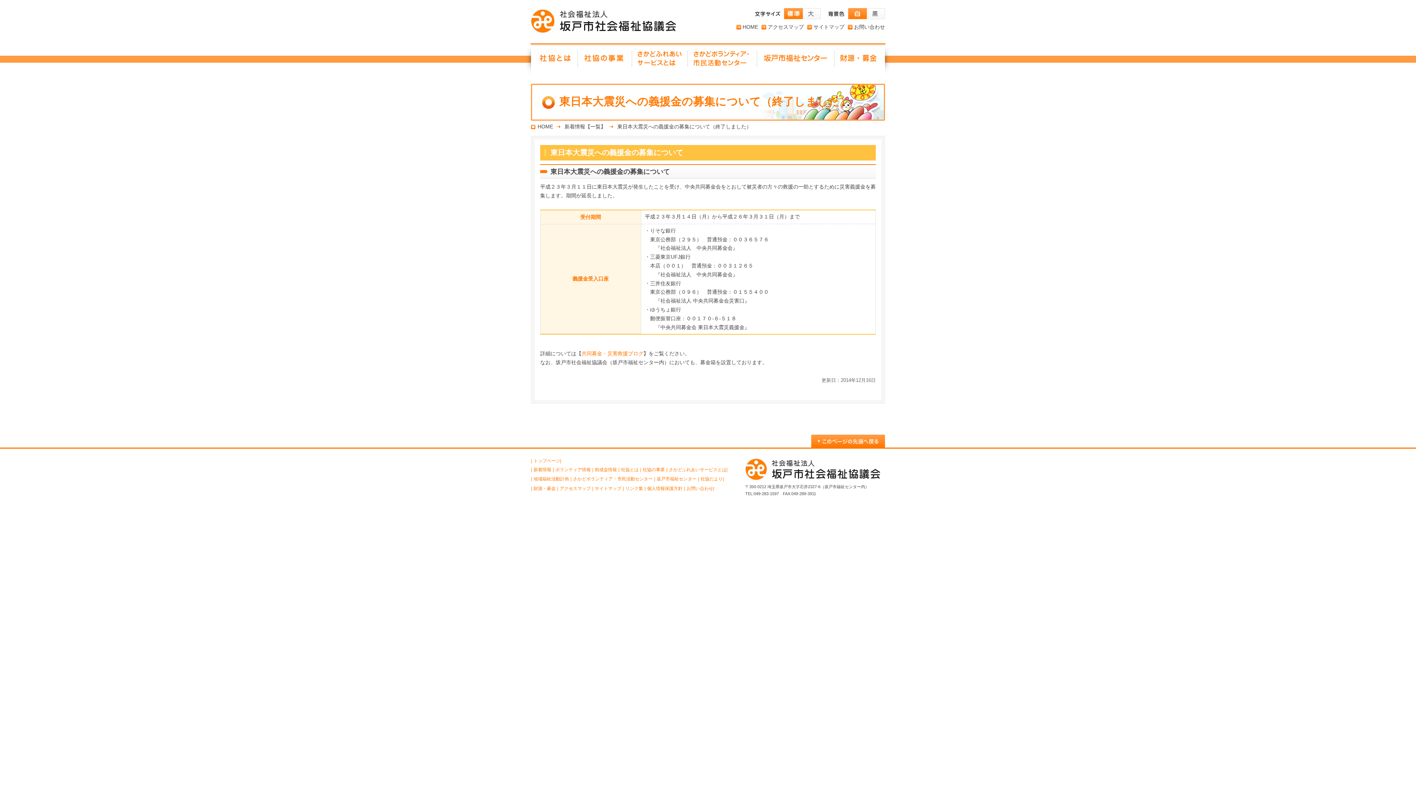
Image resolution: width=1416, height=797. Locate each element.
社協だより (712, 479)
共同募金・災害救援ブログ (612, 353)
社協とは (554, 61)
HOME (750, 27)
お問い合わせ (869, 27)
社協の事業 (605, 61)
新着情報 (542, 469)
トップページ (547, 460)
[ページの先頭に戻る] (848, 441)
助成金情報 (606, 469)
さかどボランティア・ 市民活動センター (722, 61)
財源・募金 (860, 61)
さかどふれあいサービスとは (660, 61)
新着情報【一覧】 (585, 127)
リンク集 (634, 488)
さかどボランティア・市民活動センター (613, 479)
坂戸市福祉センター (796, 61)
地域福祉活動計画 (551, 479)
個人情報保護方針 (665, 488)
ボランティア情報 (573, 469)
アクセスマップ (786, 27)
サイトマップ (828, 27)
